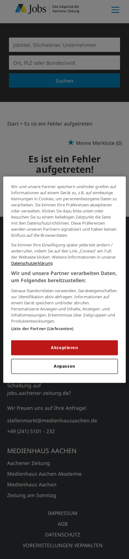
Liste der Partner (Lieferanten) (42, 328)
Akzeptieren (64, 347)
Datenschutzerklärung (32, 263)
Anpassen (64, 366)
